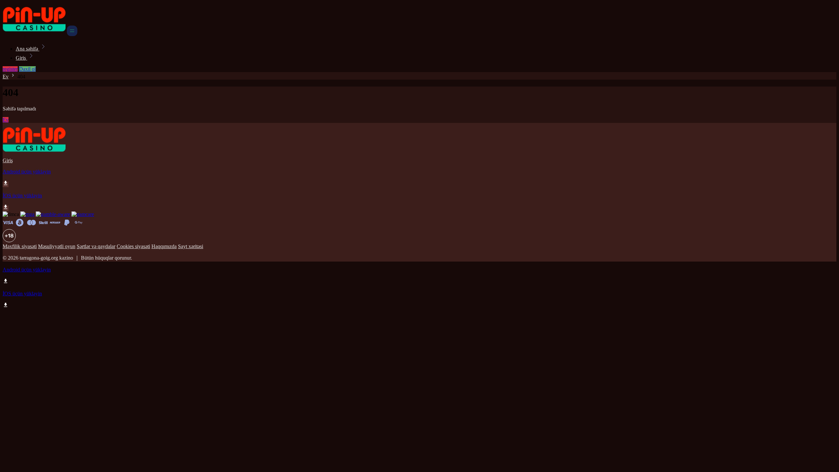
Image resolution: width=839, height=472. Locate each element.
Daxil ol (27, 69)
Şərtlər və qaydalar (96, 246)
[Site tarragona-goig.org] (34, 34)
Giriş (21, 58)
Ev (6, 76)
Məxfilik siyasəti (20, 246)
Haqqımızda (164, 246)
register (10, 69)
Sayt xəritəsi (190, 246)
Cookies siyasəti (133, 246)
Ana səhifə (27, 48)
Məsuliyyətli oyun (56, 246)
